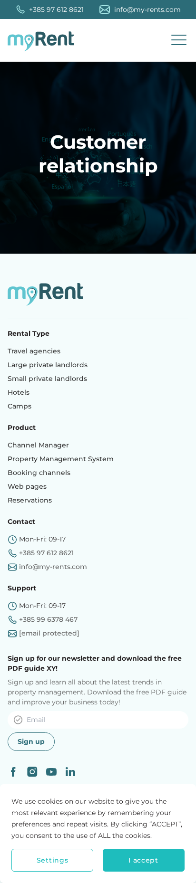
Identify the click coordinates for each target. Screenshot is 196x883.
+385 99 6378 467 (48, 619)
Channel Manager (38, 445)
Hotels (18, 392)
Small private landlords (47, 378)
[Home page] (43, 40)
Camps (19, 406)
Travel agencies (34, 351)
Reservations (30, 500)
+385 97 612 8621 (56, 9)
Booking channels (39, 472)
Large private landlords (48, 365)
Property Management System (61, 459)
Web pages (27, 486)
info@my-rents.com (147, 9)
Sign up (31, 741)
